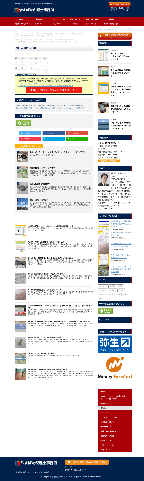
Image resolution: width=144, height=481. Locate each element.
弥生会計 (121, 290)
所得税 (101, 294)
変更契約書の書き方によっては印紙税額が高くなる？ (45, 337)
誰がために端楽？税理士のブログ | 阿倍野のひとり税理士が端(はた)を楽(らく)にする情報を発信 (50, 108)
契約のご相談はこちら (111, 24)
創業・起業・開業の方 (93, 19)
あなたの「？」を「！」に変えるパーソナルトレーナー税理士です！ (45, 86)
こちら (118, 209)
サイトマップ (105, 450)
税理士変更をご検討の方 (40, 184)
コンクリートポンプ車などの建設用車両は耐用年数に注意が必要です (121, 269)
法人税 (118, 294)
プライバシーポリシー (93, 24)
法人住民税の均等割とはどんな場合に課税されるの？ (45, 290)
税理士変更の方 (75, 19)
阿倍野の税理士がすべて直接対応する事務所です (34, 472)
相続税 (101, 298)
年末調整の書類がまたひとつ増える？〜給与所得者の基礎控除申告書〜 (51, 226)
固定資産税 (102, 290)
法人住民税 (109, 294)
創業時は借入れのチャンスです (42, 168)
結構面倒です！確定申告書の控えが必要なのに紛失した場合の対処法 (50, 258)
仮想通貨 (112, 286)
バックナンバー (57, 24)
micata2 (99, 477)
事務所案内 (39, 19)
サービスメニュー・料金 (57, 19)
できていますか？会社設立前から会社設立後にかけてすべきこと (121, 125)
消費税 (124, 294)
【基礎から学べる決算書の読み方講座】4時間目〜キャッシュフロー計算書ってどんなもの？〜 (59, 322)
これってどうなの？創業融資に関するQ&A (42, 353)
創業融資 (111, 19)
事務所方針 (104, 408)
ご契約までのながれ (21, 24)
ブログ (75, 24)
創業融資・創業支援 (107, 436)
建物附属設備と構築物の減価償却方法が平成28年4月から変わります (121, 224)
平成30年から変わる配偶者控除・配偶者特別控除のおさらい (47, 242)
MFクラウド (103, 286)
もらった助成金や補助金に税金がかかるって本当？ (121, 73)
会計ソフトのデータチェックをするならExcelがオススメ (121, 56)
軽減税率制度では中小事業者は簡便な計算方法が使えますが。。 (49, 369)
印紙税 (120, 286)
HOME (21, 19)
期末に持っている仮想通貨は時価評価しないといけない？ (121, 109)
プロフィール (39, 24)
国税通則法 (112, 290)
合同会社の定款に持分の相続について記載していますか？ (47, 274)
